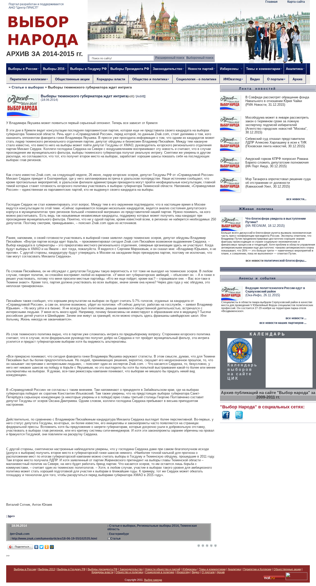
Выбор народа (153, 579)
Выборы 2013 (46, 569)
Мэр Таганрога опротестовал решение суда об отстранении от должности (278, 181)
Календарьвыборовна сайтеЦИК (242, 371)
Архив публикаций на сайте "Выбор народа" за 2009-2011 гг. (268, 395)
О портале (208, 572)
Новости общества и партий (162, 569)
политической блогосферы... (285, 260)
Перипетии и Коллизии (257, 569)
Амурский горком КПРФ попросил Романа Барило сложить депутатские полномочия (277, 160)
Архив (297, 79)
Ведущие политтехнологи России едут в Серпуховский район (275, 289)
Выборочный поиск (199, 58)
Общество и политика (129, 572)
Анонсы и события (257, 278)
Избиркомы (189, 569)
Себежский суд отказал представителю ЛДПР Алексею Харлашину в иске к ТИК (276, 140)
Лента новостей (257, 88)
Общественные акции (72, 79)
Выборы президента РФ (102, 569)
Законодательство (131, 569)
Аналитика (234, 569)
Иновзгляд (183, 572)
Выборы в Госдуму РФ (88, 69)
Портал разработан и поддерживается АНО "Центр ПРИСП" (36, 5)
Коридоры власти (111, 79)
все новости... (296, 199)
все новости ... (296, 318)
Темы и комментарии (212, 569)
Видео (255, 79)
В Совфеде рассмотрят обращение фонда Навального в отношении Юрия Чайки (277, 99)
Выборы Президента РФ (129, 69)
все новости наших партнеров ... (282, 323)
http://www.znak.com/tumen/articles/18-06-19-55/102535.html (54, 538)
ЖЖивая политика (256, 209)
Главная (271, 1)
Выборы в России (25, 569)
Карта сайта (296, 1)
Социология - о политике (196, 79)
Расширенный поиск (169, 58)
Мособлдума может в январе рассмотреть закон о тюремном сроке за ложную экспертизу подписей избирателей (277, 121)
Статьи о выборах (28, 87)
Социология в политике (159, 572)
